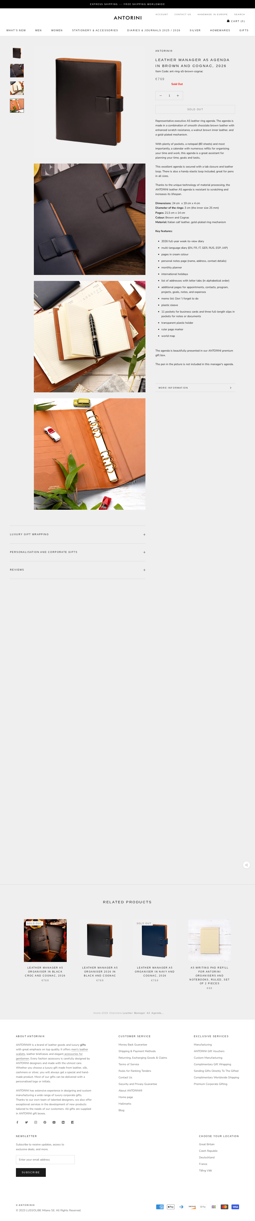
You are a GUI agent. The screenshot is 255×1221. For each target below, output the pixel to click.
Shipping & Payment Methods (137, 1051)
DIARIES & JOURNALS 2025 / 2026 (153, 30)
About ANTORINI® (130, 1090)
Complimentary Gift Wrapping (212, 1064)
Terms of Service (129, 1064)
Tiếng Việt (205, 1170)
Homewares (220, 30)
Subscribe (31, 1172)
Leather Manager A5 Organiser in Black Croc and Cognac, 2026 (45, 971)
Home (97, 1012)
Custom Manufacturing (208, 1058)
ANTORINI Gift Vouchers (209, 1051)
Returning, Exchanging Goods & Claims (143, 1058)
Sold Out (195, 109)
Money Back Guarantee (133, 1045)
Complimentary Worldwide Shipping (216, 1077)
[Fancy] (72, 1122)
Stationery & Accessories (95, 30)
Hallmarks (125, 1104)
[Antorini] (127, 18)
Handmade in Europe (213, 14)
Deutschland (207, 1157)
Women (57, 30)
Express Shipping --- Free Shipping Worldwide (127, 4)
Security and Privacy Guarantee (138, 1084)
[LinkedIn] (63, 1122)
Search (239, 14)
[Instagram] (35, 1122)
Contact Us (183, 14)
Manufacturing (203, 1045)
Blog (121, 1110)
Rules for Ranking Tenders (135, 1071)
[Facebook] (17, 1122)
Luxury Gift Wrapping (29, 534)
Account (162, 14)
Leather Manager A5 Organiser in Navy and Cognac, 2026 (155, 971)
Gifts (244, 30)
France (203, 1164)
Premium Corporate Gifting (210, 1084)
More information (173, 388)
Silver (195, 30)
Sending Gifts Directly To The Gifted (216, 1071)
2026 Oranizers (112, 1012)
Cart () (238, 21)
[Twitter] (26, 1122)
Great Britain (207, 1144)
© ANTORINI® (25, 1205)
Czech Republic (208, 1151)
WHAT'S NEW (16, 30)
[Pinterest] (44, 1122)
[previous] (12, 950)
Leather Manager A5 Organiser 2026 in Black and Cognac (100, 971)
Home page (126, 1097)
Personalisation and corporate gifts (43, 552)
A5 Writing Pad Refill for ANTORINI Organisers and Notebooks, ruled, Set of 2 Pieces (209, 975)
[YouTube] (54, 1122)
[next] (242, 950)
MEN (38, 30)
